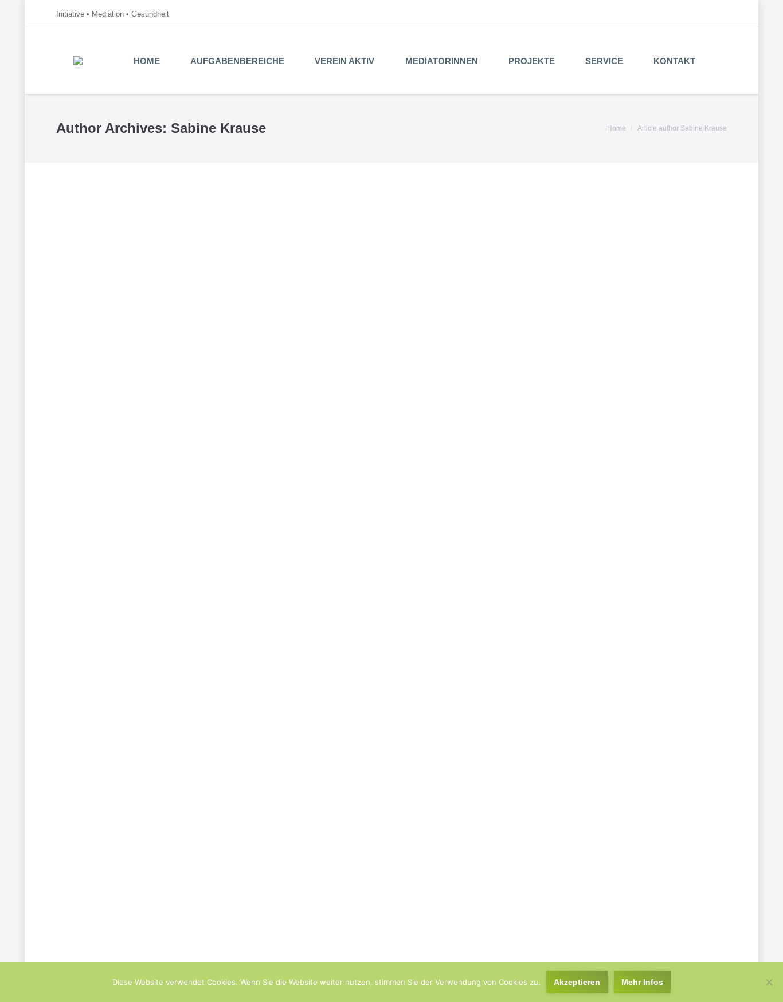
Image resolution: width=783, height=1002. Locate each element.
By (214, 282)
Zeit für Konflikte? (115, 263)
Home (616, 128)
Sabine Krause (218, 128)
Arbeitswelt (159, 282)
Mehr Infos (642, 982)
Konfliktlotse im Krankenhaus (143, 371)
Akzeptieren (577, 982)
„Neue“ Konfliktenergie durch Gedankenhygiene (189, 559)
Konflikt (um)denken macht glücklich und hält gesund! (204, 867)
